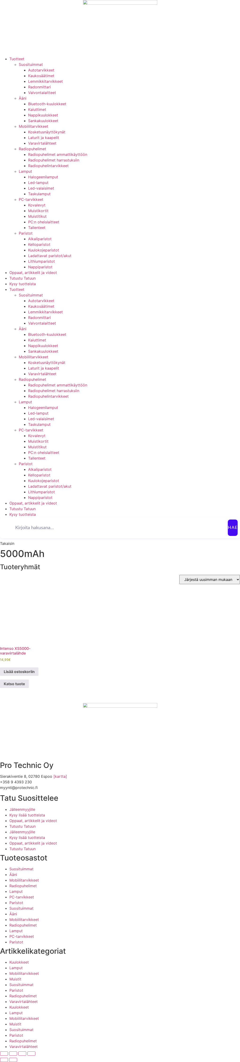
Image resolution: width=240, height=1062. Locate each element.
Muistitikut (37, 216)
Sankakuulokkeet (43, 120)
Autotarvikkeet (41, 70)
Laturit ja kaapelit (43, 137)
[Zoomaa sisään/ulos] (4, 1053)
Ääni (22, 98)
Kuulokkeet (19, 962)
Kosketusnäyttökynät (46, 132)
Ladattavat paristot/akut (49, 255)
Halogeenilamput (43, 177)
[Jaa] (22, 1053)
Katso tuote (14, 683)
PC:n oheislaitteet (43, 222)
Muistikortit (38, 210)
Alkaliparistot (40, 238)
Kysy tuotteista (22, 283)
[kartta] (60, 776)
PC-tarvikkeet (31, 199)
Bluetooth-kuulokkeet (47, 103)
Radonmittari (39, 87)
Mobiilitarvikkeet (33, 126)
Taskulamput (39, 193)
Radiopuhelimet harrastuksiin (53, 160)
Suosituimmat (31, 64)
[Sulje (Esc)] (31, 1053)
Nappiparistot (40, 267)
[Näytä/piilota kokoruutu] (13, 1053)
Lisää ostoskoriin (19, 671)
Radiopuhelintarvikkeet (48, 165)
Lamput (25, 171)
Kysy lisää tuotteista (27, 815)
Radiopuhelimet (32, 148)
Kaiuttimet (37, 109)
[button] (7, 543)
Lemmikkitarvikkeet (45, 81)
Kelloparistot (39, 244)
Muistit (15, 979)
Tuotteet (16, 58)
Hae (233, 528)
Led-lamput (38, 182)
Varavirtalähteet (42, 143)
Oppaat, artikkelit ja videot (33, 272)
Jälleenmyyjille (22, 809)
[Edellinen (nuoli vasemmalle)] (4, 1060)
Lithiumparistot (41, 261)
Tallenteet (36, 227)
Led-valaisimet (41, 188)
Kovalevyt (36, 205)
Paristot (26, 233)
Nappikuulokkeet (43, 115)
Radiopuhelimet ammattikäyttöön (57, 154)
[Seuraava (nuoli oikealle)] (13, 1060)
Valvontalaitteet (42, 92)
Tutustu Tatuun (22, 278)
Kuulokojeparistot (43, 250)
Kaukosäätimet (41, 75)
